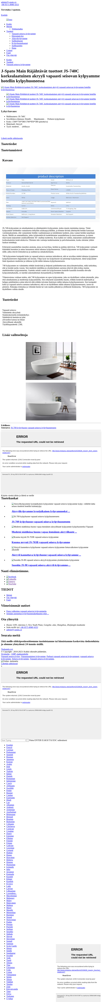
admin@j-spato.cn (14, 630)
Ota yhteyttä (11, 55)
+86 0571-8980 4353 (29, 627)
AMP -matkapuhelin (19, 654)
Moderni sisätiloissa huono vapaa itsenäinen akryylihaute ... (44, 532)
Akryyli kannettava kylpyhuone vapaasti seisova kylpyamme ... (46, 554)
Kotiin (9, 24)
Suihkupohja (17, 46)
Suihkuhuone (17, 41)
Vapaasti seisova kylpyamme (24, 34)
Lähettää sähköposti (9, 663)
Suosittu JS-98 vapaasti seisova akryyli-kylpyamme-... (41, 565)
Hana (14, 48)
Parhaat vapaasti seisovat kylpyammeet (63, 656)
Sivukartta (5, 654)
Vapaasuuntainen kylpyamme (33, 656)
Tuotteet (9, 31)
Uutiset (9, 50)
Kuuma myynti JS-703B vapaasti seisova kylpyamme (41, 542)
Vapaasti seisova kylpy (10, 656)
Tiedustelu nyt (7, 649)
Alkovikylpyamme (19, 38)
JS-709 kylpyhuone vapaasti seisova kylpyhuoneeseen (33, 428)
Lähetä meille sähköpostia (12, 138)
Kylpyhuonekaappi (20, 43)
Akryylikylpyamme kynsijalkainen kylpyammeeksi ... (41, 511)
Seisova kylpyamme (20, 659)
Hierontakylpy (18, 36)
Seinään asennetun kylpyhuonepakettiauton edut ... (27, 613)
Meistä (9, 26)
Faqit (8, 53)
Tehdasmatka (17, 29)
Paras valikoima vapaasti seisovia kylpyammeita (26, 611)
